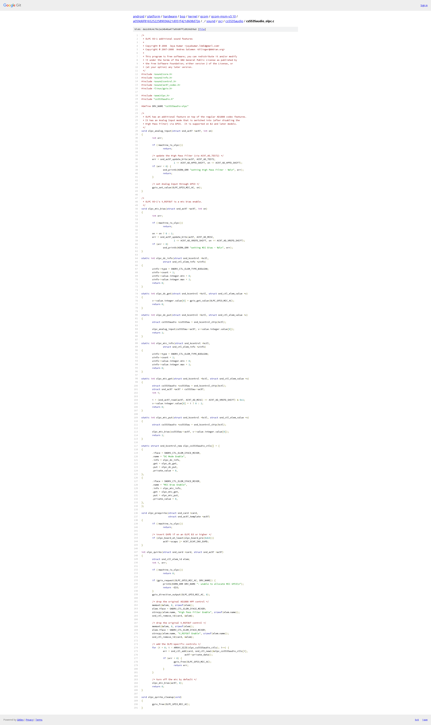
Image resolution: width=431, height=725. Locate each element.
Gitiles (20, 719)
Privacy (29, 719)
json (425, 719)
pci (220, 21)
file (202, 29)
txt (417, 719)
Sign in (424, 5)
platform (153, 16)
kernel (192, 16)
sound (210, 21)
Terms (38, 719)
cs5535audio (234, 21)
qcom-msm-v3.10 (223, 16)
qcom (204, 16)
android (138, 16)
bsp (182, 16)
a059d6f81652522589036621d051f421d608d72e (166, 21)
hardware (170, 16)
